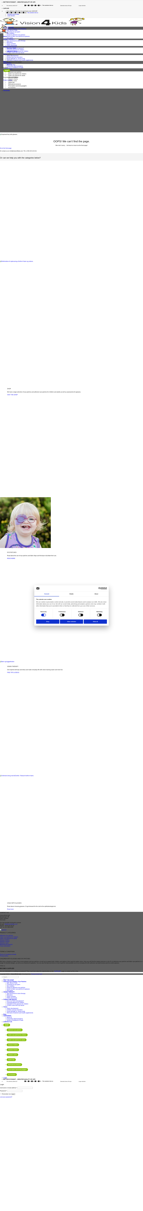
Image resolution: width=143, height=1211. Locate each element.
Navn (9, 114)
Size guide (10, 38)
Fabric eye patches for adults (16, 75)
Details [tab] (72, 594)
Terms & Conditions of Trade (15, 67)
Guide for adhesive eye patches (16, 35)
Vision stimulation (5, 946)
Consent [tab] (46, 594)
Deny (47, 621)
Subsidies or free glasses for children (17, 51)
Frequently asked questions (15, 66)
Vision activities (11, 43)
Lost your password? (6, 1097)
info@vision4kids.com (10, 924)
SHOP (7, 1025)
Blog (4, 61)
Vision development (12, 1008)
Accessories (11, 87)
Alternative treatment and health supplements (20, 60)
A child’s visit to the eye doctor (15, 52)
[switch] (62, 615)
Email (9, 118)
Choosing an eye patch (13, 32)
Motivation (10, 42)
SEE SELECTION (12, 30)
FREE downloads (12, 45)
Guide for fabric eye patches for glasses (18, 36)
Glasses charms (13, 79)
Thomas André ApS (36, 974)
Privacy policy (4, 956)
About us (9, 64)
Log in (13, 1094)
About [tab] (96, 594)
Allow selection (71, 621)
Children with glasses (10, 46)
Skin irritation (10, 33)
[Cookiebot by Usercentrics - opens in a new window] (99, 588)
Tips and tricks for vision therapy (16, 40)
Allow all (95, 621)
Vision (5, 54)
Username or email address (8, 1087)
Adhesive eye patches (14, 72)
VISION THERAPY (9, 39)
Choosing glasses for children (15, 49)
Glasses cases (12, 80)
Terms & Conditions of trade (8, 954)
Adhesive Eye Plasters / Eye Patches (14, 29)
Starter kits (11, 82)
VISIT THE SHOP (8, 27)
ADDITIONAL (7, 63)
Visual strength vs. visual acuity (16, 58)
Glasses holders (13, 77)
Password (3, 1091)
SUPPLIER (57, 971)
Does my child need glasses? (15, 48)
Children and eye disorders (15, 57)
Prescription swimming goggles (17, 86)
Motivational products (14, 84)
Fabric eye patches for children (17, 74)
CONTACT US (7, 1021)
